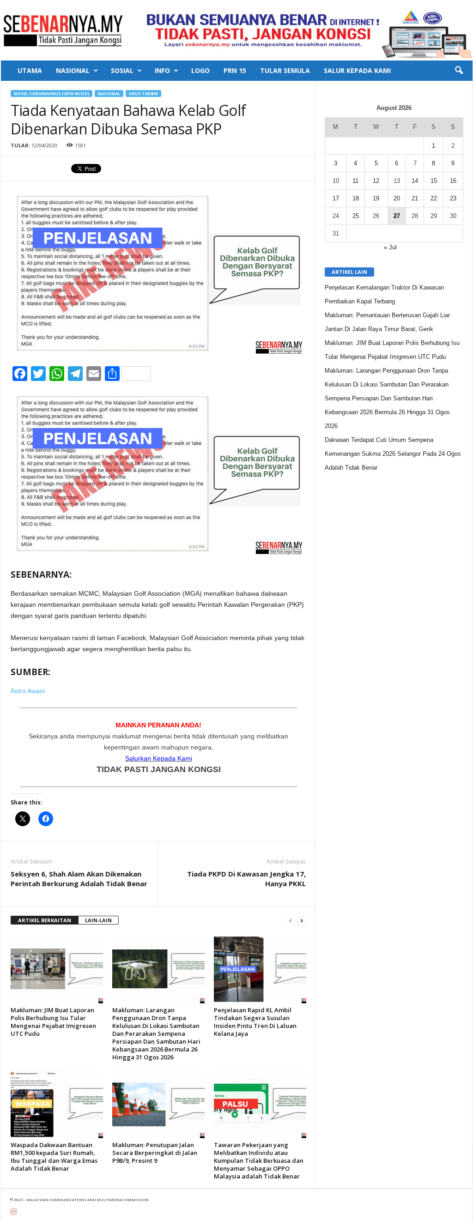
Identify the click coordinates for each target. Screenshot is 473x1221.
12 (376, 180)
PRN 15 (235, 70)
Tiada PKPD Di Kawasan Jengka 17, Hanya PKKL (246, 878)
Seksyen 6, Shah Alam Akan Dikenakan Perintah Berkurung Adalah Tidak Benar (79, 878)
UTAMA (30, 70)
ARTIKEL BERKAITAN (44, 920)
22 (434, 198)
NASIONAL (73, 70)
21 (415, 198)
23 (453, 198)
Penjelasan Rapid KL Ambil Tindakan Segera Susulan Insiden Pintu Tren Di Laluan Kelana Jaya (255, 1022)
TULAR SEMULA (285, 70)
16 (453, 180)
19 (376, 198)
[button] (459, 70)
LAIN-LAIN (98, 920)
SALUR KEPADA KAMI (357, 70)
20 (397, 198)
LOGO (200, 70)
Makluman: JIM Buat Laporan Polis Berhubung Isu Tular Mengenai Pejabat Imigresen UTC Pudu (53, 1022)
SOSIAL (122, 70)
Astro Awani (28, 691)
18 (355, 198)
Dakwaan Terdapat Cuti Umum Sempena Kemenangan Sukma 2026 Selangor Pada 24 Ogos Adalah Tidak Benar (393, 453)
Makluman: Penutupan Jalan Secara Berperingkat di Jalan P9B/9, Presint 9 (154, 1153)
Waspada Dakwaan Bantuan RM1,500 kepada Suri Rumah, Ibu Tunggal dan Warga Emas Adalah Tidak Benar (54, 1157)
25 (355, 215)
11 (355, 180)
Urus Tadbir (143, 94)
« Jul (390, 247)
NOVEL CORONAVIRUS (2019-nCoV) (51, 94)
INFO (162, 70)
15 (434, 180)
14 (415, 180)
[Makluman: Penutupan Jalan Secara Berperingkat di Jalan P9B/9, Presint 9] (158, 1103)
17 (336, 198)
